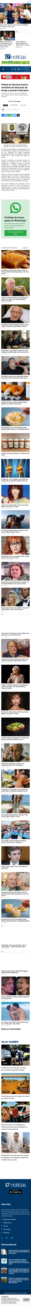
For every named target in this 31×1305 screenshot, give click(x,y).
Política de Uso (7, 1222)
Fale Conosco (7, 1229)
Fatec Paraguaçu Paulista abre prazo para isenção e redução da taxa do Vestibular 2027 (19, 1262)
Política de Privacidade (9, 1219)
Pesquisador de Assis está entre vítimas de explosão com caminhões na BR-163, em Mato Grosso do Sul (15, 1157)
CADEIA (5, 105)
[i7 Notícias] (15, 56)
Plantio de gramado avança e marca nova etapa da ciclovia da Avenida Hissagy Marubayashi (19, 1280)
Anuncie (5, 1226)
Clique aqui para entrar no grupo (15, 233)
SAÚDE (4, 1120)
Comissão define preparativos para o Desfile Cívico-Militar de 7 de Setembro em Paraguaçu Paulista (19, 1271)
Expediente (6, 1232)
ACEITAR (26, 1300)
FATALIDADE (6, 1091)
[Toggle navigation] (3, 69)
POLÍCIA (5, 1063)
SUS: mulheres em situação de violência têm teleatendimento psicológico (19, 1251)
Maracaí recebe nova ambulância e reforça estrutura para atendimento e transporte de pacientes (14, 1127)
